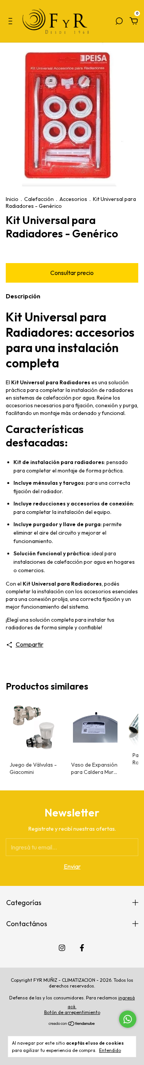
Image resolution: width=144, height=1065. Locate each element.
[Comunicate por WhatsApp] (127, 1019)
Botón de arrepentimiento (72, 1012)
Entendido (110, 1050)
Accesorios (73, 199)
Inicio (12, 199)
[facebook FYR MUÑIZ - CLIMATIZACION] (82, 947)
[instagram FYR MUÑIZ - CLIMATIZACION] (62, 947)
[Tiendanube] (72, 1024)
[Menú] (12, 21)
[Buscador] (119, 21)
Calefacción (39, 199)
